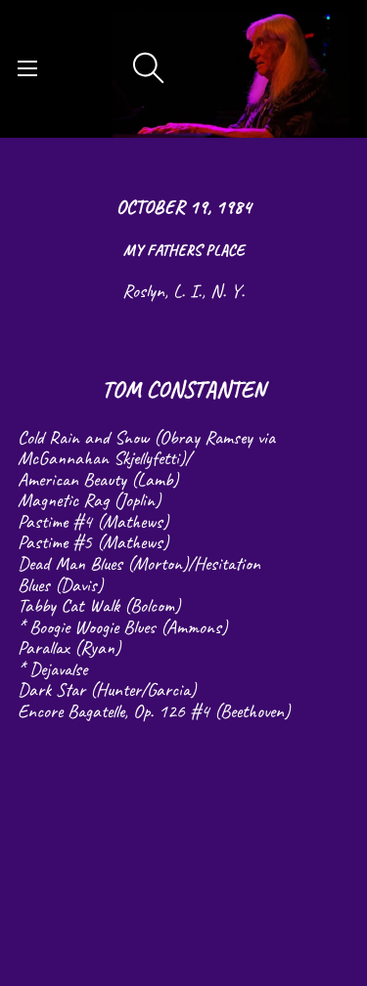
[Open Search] (148, 68)
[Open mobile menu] (27, 68)
